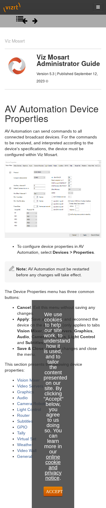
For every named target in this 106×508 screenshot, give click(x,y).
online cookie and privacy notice (53, 467)
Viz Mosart (15, 41)
